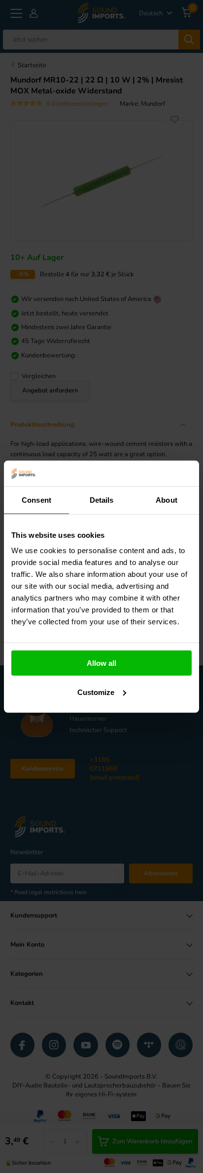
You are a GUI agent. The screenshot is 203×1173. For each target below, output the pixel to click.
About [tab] (166, 500)
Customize (95, 692)
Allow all (101, 663)
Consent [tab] (36, 500)
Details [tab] (102, 500)
